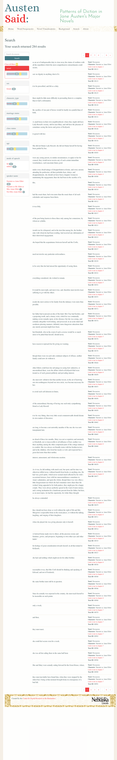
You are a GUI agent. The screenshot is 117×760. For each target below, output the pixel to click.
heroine (9, 103)
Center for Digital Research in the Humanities (39, 698)
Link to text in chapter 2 (96, 67)
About (85, 28)
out (8, 148)
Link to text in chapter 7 (96, 610)
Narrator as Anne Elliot (15, 181)
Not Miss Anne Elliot (14, 192)
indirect (9, 166)
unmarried (10, 118)
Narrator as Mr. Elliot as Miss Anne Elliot (15, 187)
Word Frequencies (25, 28)
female (9, 88)
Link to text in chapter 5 (96, 270)
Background (64, 28)
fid (8, 163)
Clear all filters (11, 64)
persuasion (10, 73)
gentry (9, 133)
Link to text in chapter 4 (96, 150)
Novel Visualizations (46, 28)
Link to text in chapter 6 (96, 372)
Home (11, 28)
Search (76, 28)
